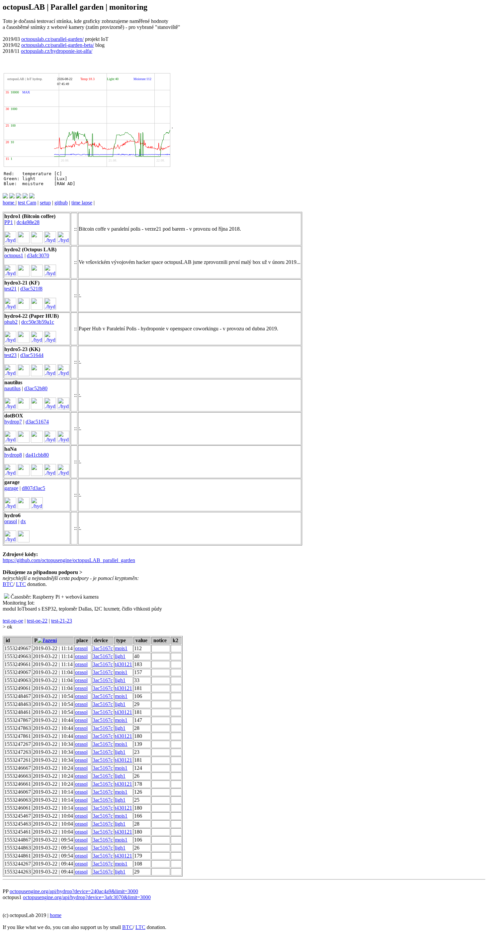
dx (23, 521)
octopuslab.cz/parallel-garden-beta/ (57, 45)
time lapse (81, 202)
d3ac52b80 (35, 388)
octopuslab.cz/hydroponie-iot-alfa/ (56, 51)
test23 (10, 355)
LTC (21, 584)
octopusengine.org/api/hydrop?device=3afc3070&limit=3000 (87, 897)
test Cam (27, 202)
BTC (8, 584)
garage (11, 488)
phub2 (11, 322)
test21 (10, 289)
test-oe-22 (37, 621)
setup (45, 202)
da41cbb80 (37, 455)
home (9, 202)
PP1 (8, 222)
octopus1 (13, 255)
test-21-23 (61, 621)
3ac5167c (103, 648)
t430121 (123, 664)
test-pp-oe (13, 621)
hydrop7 (13, 421)
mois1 (121, 648)
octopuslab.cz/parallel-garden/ (52, 39)
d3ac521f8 (31, 289)
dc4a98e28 (28, 222)
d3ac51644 (31, 355)
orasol (10, 521)
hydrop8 (13, 455)
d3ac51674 (37, 421)
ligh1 (120, 656)
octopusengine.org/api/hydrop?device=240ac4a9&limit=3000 (74, 891)
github (61, 202)
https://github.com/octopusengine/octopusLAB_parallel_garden (69, 560)
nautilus (12, 388)
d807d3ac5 (33, 488)
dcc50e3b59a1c (37, 322)
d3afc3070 (38, 255)
